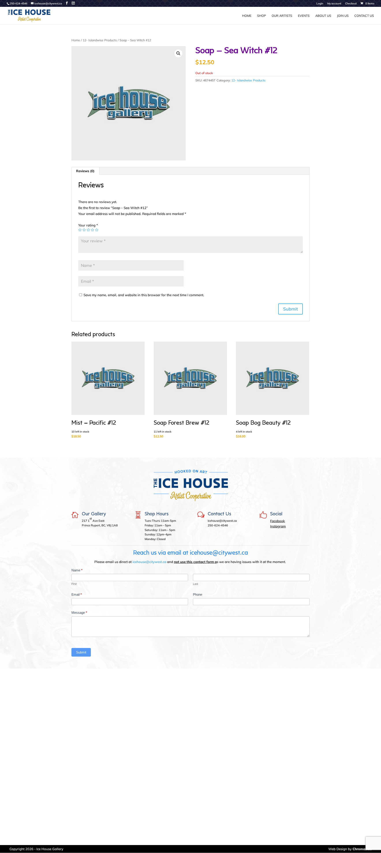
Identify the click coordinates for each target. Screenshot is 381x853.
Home (246, 16)
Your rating (88, 225)
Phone (197, 594)
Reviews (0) (85, 171)
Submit (81, 652)
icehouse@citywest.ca (149, 562)
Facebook (277, 521)
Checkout (351, 3)
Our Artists (282, 16)
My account (334, 3)
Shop (261, 16)
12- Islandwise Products (100, 40)
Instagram (278, 526)
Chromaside (362, 849)
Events (304, 16)
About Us (323, 16)
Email (76, 594)
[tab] (85, 171)
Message (79, 612)
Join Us (343, 16)
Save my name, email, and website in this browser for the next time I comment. (144, 295)
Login (319, 3)
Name (76, 570)
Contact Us (364, 16)
